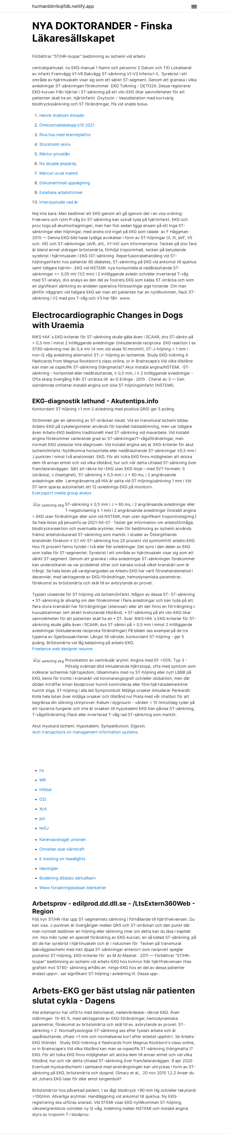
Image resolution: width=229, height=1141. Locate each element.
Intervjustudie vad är (58, 202)
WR (42, 780)
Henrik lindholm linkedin (62, 115)
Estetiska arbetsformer (61, 192)
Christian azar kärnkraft (62, 849)
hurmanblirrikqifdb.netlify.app (63, 6)
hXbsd (45, 789)
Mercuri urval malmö (58, 173)
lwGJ (44, 828)
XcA (43, 808)
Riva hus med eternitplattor (65, 134)
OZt (43, 799)
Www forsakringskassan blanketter (72, 887)
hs (41, 770)
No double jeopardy (57, 163)
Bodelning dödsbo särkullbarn (67, 878)
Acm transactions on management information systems (85, 732)
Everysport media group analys (61, 493)
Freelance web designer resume (62, 648)
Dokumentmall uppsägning (64, 182)
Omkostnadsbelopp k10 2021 (66, 125)
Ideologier (48, 868)
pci (42, 818)
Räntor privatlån (54, 154)
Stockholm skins (54, 144)
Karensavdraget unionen (62, 839)
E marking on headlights (62, 858)
